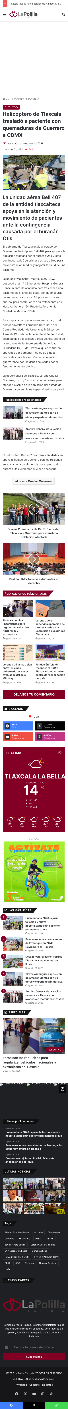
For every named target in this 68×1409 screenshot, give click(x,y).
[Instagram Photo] (13, 1097)
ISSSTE (49, 1238)
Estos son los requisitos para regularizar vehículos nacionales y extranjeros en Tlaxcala (29, 1062)
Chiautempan (54, 1232)
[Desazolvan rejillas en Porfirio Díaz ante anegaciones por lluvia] (13, 961)
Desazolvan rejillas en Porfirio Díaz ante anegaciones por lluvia (43, 960)
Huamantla (24, 1238)
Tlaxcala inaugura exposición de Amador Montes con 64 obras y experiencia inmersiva (44, 413)
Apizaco (38, 1232)
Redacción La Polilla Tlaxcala (22, 143)
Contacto (34, 1384)
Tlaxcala (29, 1263)
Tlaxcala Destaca (48, 1263)
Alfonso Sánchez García (17, 1232)
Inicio (8, 99)
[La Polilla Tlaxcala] (23, 14)
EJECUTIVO (32, 99)
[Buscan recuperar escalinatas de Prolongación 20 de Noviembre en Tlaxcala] (13, 944)
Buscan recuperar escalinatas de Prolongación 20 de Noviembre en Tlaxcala (43, 943)
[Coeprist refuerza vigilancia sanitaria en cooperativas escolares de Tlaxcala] (13, 1195)
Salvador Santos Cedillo (17, 1257)
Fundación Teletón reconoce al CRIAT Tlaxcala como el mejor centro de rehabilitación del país (50, 671)
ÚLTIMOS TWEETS (17, 1280)
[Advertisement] (34, 59)
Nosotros (47, 1384)
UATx (7, 1269)
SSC (17, 1263)
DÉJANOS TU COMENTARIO (34, 694)
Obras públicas (39, 1250)
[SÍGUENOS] (62, 1089)
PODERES (18, 99)
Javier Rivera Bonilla (15, 1244)
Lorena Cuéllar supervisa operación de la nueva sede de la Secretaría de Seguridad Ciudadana (50, 627)
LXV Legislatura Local (16, 1250)
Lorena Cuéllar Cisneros (34, 481)
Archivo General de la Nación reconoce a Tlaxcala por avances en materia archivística (44, 433)
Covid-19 (9, 1238)
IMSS (38, 1238)
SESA (7, 1263)
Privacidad (21, 1384)
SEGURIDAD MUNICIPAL (46, 1257)
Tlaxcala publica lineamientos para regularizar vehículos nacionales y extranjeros (16, 627)
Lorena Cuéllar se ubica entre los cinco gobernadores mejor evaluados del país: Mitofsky (17, 671)
